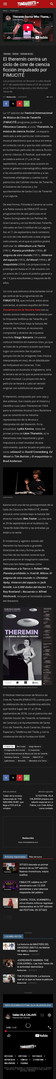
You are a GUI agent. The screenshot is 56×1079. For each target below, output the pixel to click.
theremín (22, 761)
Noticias (15, 54)
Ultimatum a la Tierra (38, 761)
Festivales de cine (27, 54)
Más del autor (35, 857)
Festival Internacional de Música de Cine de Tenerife (25, 753)
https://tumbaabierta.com (28, 842)
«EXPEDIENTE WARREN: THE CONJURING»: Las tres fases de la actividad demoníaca (35, 963)
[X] (13, 104)
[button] (5, 4)
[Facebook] (6, 104)
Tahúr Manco (23, 954)
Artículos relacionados (15, 857)
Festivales (14, 10)
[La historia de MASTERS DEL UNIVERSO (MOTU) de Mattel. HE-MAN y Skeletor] (9, 946)
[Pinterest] (20, 104)
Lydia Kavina (9, 761)
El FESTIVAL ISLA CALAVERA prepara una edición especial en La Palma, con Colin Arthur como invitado (41, 802)
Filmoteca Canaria (11, 757)
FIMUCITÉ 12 (38, 757)
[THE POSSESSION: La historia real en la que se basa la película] (9, 978)
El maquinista (34, 750)
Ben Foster (21, 746)
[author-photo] (28, 834)
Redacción (11, 97)
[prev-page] (5, 917)
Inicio (5, 10)
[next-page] (9, 917)
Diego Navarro (35, 746)
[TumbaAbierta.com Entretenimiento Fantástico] (28, 1047)
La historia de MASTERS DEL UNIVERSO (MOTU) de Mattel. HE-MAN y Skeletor (33, 947)
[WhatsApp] (27, 104)
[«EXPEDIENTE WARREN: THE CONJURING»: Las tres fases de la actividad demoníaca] (9, 963)
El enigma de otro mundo (14, 750)
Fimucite (26, 757)
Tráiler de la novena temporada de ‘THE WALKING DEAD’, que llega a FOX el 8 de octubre (13, 802)
